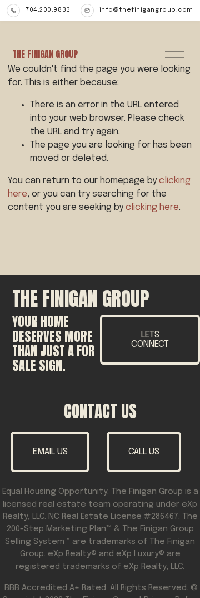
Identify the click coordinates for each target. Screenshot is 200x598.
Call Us (143, 452)
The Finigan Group (45, 54)
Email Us (50, 452)
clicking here (152, 207)
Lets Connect (150, 339)
